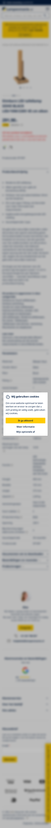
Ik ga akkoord (25, 420)
